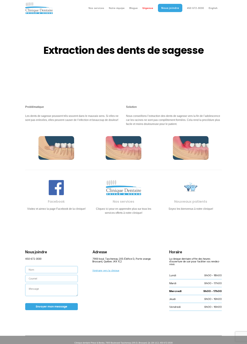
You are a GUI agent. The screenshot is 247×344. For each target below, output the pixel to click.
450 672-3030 (33, 259)
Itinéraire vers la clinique (105, 270)
